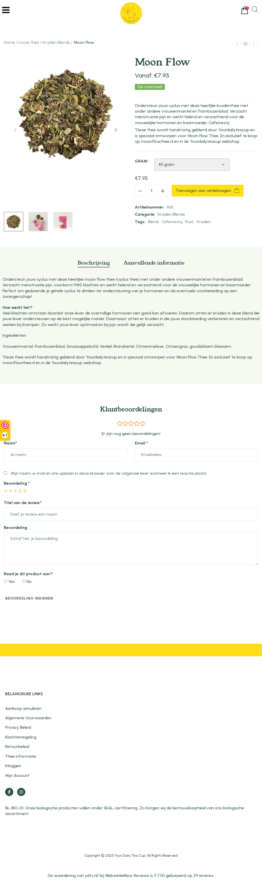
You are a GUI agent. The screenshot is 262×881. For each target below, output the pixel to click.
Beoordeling (17, 483)
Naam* (10, 443)
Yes (11, 581)
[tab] (94, 264)
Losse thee (29, 42)
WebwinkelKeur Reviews (127, 875)
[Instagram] (21, 792)
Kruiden (204, 221)
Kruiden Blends (56, 42)
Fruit (189, 221)
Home (9, 42)
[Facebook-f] (9, 792)
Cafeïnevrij (171, 221)
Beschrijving (94, 262)
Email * (141, 443)
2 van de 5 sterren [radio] (8, 491)
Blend (153, 221)
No (29, 581)
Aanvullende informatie (154, 262)
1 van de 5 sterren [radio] (6, 491)
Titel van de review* (22, 502)
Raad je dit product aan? (28, 573)
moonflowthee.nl (157, 141)
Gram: (141, 161)
